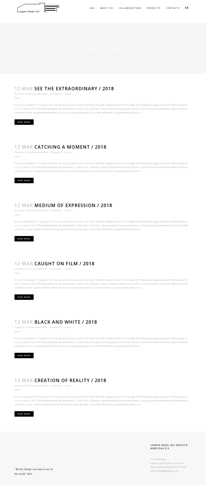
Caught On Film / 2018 (64, 263)
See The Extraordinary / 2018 (74, 88)
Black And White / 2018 (65, 322)
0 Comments (56, 93)
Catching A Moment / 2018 (70, 147)
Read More (24, 122)
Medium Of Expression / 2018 (73, 205)
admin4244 (41, 93)
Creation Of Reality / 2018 (70, 380)
